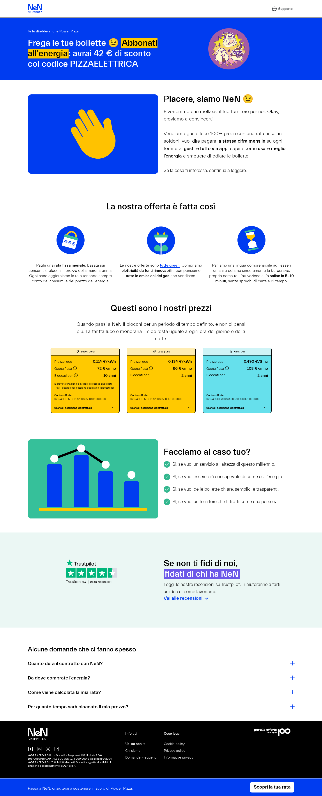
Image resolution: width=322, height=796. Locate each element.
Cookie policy (174, 744)
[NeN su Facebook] (30, 749)
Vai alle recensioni (183, 598)
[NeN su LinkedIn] (39, 749)
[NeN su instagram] (48, 749)
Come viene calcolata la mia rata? (64, 692)
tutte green (170, 265)
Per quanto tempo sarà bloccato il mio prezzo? (78, 707)
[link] (280, 9)
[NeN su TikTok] (56, 749)
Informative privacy (178, 757)
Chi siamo (132, 751)
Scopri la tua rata (272, 787)
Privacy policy (174, 751)
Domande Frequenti (140, 757)
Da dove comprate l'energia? (59, 678)
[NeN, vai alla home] (35, 8)
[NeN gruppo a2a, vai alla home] (38, 734)
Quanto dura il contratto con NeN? (65, 663)
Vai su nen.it (135, 744)
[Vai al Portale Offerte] (274, 732)
